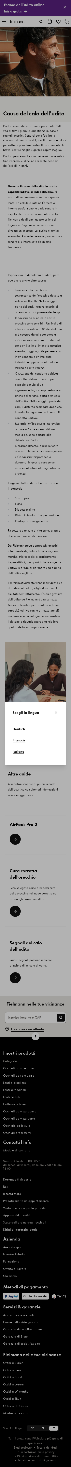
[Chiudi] (56, 712)
